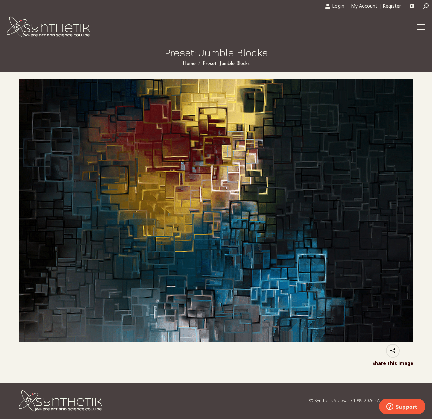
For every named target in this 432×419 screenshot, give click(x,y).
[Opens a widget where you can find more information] (402, 407)
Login (338, 6)
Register (392, 6)
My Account (364, 6)
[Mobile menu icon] (421, 27)
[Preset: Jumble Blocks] (216, 210)
